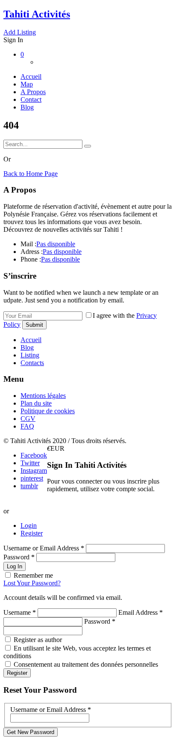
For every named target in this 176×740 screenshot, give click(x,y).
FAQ (27, 426)
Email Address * (140, 612)
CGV (28, 418)
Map (27, 84)
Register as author (38, 639)
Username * (19, 612)
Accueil (31, 76)
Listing (30, 355)
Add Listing (19, 32)
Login (29, 525)
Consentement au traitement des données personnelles (86, 664)
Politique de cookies (48, 411)
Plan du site (36, 403)
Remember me (33, 575)
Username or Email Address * (44, 548)
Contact (31, 99)
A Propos (33, 91)
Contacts (32, 362)
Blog (27, 107)
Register (32, 533)
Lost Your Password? (32, 583)
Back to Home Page (30, 173)
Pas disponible (55, 244)
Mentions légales (43, 395)
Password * (19, 557)
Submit (34, 325)
